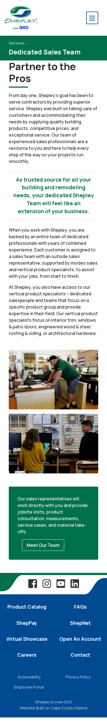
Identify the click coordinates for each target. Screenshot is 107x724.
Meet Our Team (43, 545)
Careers (26, 654)
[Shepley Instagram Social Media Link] (46, 583)
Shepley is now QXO (53, 701)
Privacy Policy (78, 676)
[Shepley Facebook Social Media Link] (32, 583)
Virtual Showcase (26, 639)
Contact (80, 654)
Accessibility (29, 676)
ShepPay (26, 623)
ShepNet (80, 623)
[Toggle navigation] (92, 18)
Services (17, 43)
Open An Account (80, 639)
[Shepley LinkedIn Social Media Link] (74, 583)
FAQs (80, 606)
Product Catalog (26, 606)
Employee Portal (29, 687)
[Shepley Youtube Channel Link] (60, 583)
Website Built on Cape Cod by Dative (54, 708)
